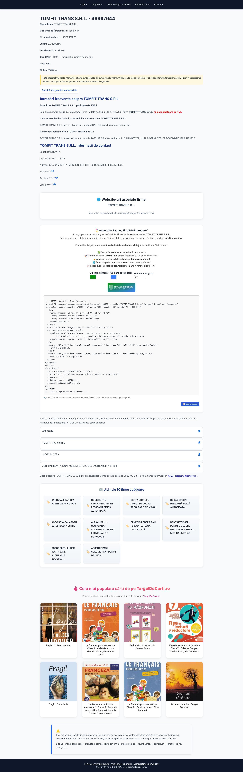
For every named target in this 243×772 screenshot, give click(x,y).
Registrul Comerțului (186, 475)
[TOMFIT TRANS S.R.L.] (121, 291)
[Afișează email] (54, 184)
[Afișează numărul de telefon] (56, 177)
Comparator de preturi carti (146, 764)
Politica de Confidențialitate (96, 764)
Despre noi (97, 4)
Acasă (83, 4)
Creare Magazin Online (119, 4)
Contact (158, 4)
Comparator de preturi (121, 764)
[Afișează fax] (52, 171)
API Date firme (142, 4)
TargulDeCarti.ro (151, 596)
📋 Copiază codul (190, 404)
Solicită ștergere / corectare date (59, 90)
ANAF (171, 475)
